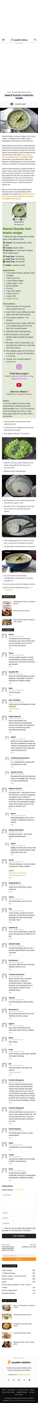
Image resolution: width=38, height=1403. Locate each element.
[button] (3, 39)
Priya (11, 1049)
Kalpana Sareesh (15, 788)
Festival (32, 1390)
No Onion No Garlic (22, 1390)
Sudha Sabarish (15, 716)
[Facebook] (8, 1380)
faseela (12, 997)
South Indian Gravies (8, 1392)
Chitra (11, 897)
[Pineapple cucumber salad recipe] (7, 1326)
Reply (10, 648)
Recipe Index (11, 1390)
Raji (10, 909)
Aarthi (11, 860)
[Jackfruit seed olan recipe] (7, 1335)
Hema (11, 653)
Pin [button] (23, 219)
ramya (11, 1155)
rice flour (15, 299)
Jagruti (11, 1023)
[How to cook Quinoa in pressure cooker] (7, 1308)
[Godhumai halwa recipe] (7, 613)
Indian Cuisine (14, 709)
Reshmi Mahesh (15, 1129)
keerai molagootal (22, 157)
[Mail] (19, 1380)
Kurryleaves (13, 960)
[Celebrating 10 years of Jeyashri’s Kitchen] (7, 606)
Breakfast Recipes (22, 1392)
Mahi (11, 688)
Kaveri (11, 634)
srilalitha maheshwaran (20, 758)
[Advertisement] (19, 18)
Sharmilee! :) (14, 1009)
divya (11, 1143)
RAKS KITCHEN (14, 944)
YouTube (31, 1392)
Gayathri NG (14, 672)
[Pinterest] (24, 1380)
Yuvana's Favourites (16, 974)
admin (13, 737)
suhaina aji (13, 927)
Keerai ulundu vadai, (14, 196)
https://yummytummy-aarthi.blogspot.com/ (18, 874)
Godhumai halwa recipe (21, 611)
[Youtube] (29, 1380)
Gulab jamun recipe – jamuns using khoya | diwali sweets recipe (8, 1248)
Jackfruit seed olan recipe (22, 1333)
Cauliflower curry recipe (29, 1247)
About (4, 1390)
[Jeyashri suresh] (12, 104)
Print (17, 219)
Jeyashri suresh (21, 104)
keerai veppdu (15, 199)
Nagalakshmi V (15, 883)
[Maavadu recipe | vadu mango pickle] (7, 1344)
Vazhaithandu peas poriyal (22, 1315)
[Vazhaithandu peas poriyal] (7, 1317)
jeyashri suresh (17, 772)
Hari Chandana (14, 700)
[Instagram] (14, 1380)
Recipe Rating (7, 1190)
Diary (11, 1169)
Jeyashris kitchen (24, 394)
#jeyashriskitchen (19, 379)
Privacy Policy (19, 1394)
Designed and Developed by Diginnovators (22, 1400)
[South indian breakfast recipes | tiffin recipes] (7, 622)
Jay (10, 1063)
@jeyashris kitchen (20, 376)
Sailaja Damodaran (16, 830)
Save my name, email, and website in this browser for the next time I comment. (18, 1229)
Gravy (9, 92)
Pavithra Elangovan (16, 1080)
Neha (11, 1037)
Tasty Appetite (14, 1072)
